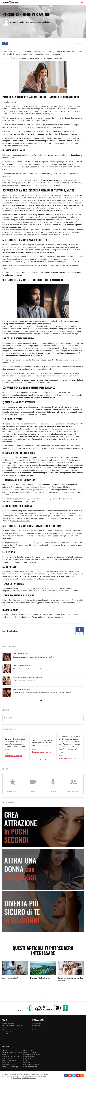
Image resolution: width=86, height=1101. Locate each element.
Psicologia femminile (9, 1060)
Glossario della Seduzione (31, 1054)
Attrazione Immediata (13, 756)
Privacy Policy (17, 1078)
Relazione (10, 9)
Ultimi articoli (36, 1024)
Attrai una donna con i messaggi (42, 869)
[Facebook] (66, 1075)
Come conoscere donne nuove (41, 753)
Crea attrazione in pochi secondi (42, 827)
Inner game (27, 1058)
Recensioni (6, 1062)
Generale (5, 1054)
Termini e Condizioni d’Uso (29, 1078)
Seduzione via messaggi (10, 1066)
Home (4, 9)
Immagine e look (28, 1056)
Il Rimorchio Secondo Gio (10, 1056)
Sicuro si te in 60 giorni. (20, 521)
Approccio (5, 1050)
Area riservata (7, 1032)
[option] (43, 674)
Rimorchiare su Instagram (31, 1064)
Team (4, 1028)
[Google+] (70, 1075)
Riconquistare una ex (9, 1064)
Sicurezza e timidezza (30, 1066)
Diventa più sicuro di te (42, 911)
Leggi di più (47, 745)
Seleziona (8, 718)
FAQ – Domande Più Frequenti (12, 1026)
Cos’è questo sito (8, 1024)
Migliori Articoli (37, 1026)
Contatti (5, 1034)
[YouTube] (78, 1075)
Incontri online (7, 1058)
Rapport (26, 1060)
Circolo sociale (28, 1050)
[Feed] (82, 1075)
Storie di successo (8, 1030)
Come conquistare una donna (12, 1052)
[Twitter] (74, 1075)
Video (34, 1028)
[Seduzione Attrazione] (10, 3)
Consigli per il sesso (29, 1052)
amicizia (23, 195)
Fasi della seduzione (39, 1030)
